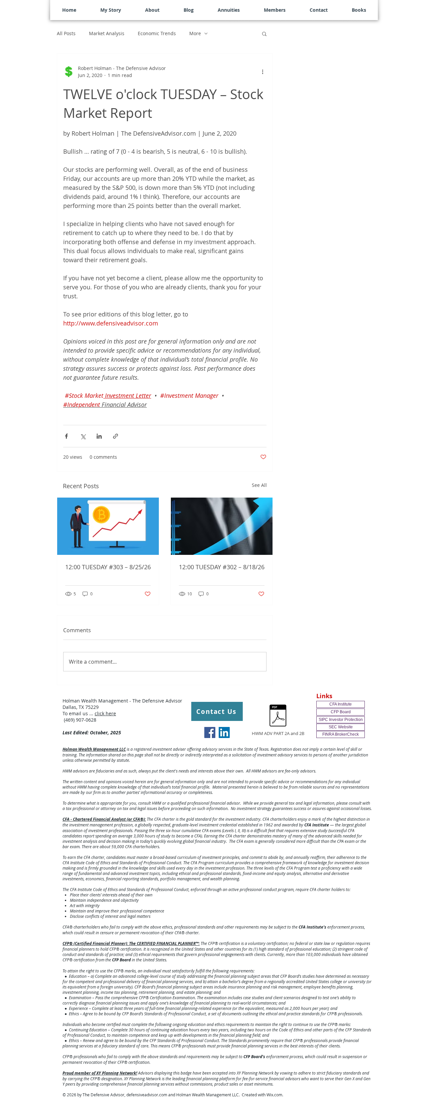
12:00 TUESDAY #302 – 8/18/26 (221, 567)
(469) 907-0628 (79, 720)
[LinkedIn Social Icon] (224, 732)
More (195, 33)
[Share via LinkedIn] (99, 436)
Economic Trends (157, 33)
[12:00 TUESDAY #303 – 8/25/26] (108, 526)
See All (259, 485)
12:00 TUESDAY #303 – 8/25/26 (108, 567)
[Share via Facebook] (66, 436)
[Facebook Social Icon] (209, 732)
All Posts (66, 33)
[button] (264, 33)
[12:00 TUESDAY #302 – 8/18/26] (222, 526)
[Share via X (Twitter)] (83, 436)
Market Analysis (106, 33)
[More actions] (262, 72)
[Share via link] (115, 436)
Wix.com (274, 1094)
